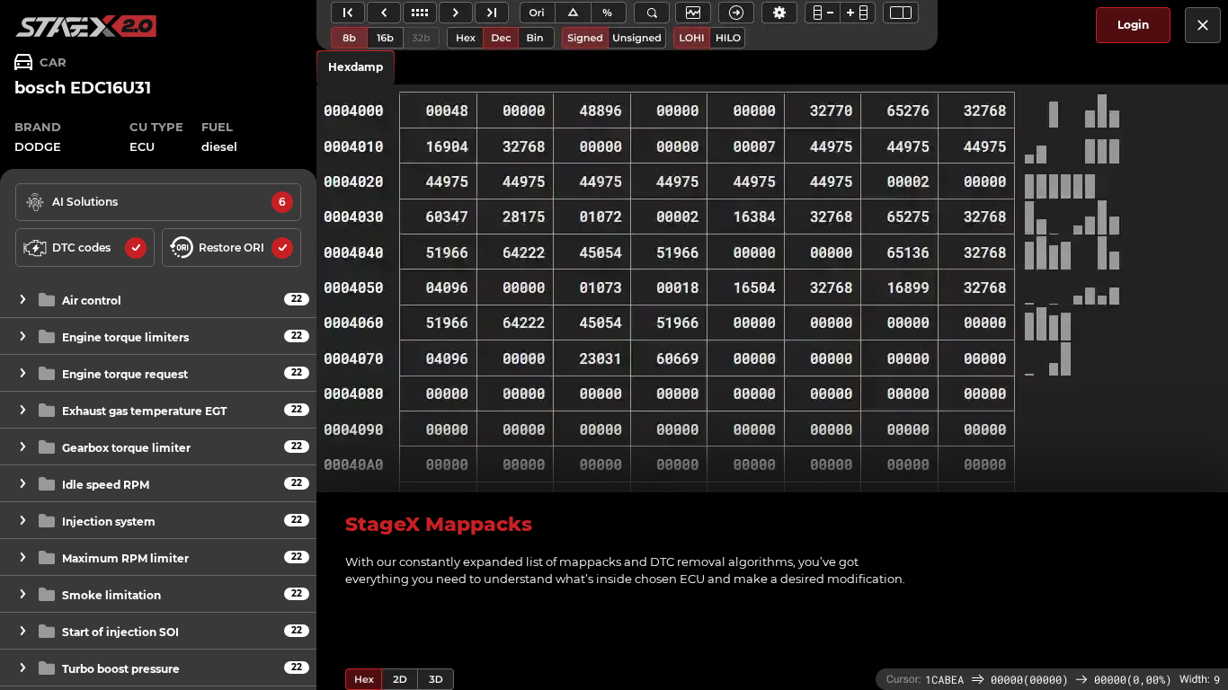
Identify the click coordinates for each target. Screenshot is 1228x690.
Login (1133, 24)
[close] (1203, 25)
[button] (158, 299)
